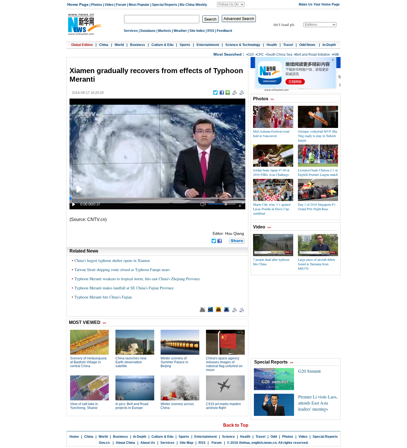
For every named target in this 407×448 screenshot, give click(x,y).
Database (148, 31)
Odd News (307, 45)
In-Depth (329, 45)
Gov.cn (104, 443)
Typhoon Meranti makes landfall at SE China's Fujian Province (124, 287)
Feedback (224, 31)
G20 (251, 54)
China (103, 45)
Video (109, 5)
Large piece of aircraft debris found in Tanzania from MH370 (316, 264)
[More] (227, 92)
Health (272, 45)
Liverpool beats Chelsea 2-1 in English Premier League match (318, 172)
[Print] (218, 309)
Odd (274, 437)
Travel (288, 45)
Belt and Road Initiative (312, 54)
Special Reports (164, 5)
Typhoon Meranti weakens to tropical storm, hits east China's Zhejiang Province (137, 278)
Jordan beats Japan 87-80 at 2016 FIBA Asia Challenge (271, 172)
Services (131, 31)
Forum (121, 5)
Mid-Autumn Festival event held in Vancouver (271, 133)
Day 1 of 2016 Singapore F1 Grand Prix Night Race (317, 206)
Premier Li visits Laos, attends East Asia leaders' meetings (318, 403)
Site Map (186, 443)
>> (272, 99)
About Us (147, 443)
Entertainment (208, 45)
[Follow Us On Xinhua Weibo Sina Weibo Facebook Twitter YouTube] (230, 4)
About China (125, 443)
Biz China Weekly (193, 5)
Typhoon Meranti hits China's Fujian (103, 297)
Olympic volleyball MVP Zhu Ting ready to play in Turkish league (317, 135)
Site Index (197, 31)
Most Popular (139, 5)
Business (137, 45)
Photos (96, 5)
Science (228, 437)
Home (74, 437)
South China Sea (279, 54)
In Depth (139, 437)
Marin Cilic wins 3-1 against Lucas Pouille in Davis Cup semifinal (271, 208)
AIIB (336, 54)
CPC (260, 54)
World (119, 45)
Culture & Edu (162, 45)
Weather (180, 31)
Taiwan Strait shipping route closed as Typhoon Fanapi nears (122, 269)
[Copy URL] (226, 309)
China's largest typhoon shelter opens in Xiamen (112, 260)
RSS (210, 31)
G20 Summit (309, 371)
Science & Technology (242, 45)
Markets (164, 31)
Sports (185, 45)
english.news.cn (264, 443)
